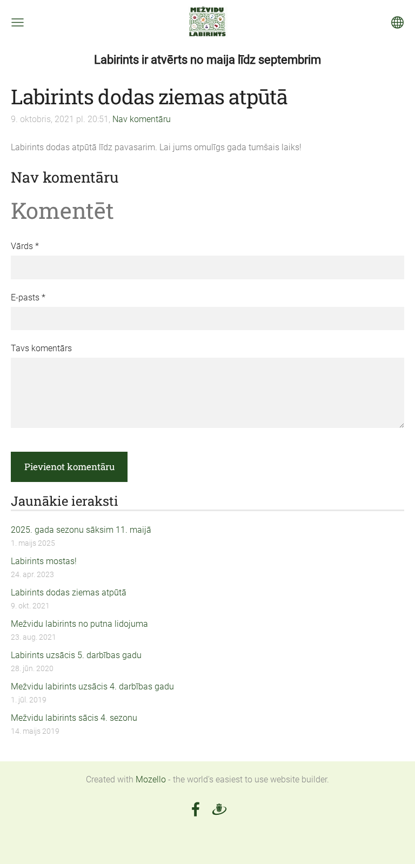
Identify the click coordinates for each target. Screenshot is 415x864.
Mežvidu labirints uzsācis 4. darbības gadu (92, 686)
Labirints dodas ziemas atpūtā (68, 592)
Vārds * (25, 246)
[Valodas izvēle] (397, 22)
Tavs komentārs (41, 348)
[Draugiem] (219, 809)
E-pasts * (28, 297)
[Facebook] (195, 809)
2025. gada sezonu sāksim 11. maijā (81, 530)
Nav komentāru (141, 119)
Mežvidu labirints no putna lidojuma (79, 624)
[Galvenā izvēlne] (17, 22)
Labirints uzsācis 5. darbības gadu (76, 655)
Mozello (151, 779)
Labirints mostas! (44, 561)
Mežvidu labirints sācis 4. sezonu (74, 718)
